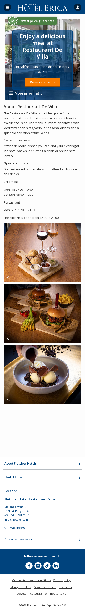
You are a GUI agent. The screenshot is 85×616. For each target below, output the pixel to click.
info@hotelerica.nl (16, 519)
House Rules (58, 593)
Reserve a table (42, 82)
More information (30, 93)
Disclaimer (65, 587)
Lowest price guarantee (37, 21)
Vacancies (17, 527)
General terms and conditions (31, 580)
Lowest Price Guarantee (32, 593)
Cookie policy (62, 580)
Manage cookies (20, 587)
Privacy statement (45, 587)
